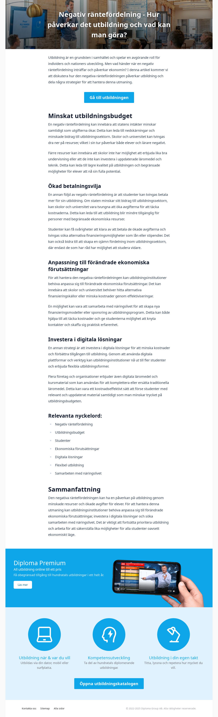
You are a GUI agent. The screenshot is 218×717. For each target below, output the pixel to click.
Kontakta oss (29, 708)
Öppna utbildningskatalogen (109, 683)
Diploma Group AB (151, 708)
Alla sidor (59, 708)
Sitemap (45, 708)
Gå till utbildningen (109, 97)
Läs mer (23, 585)
